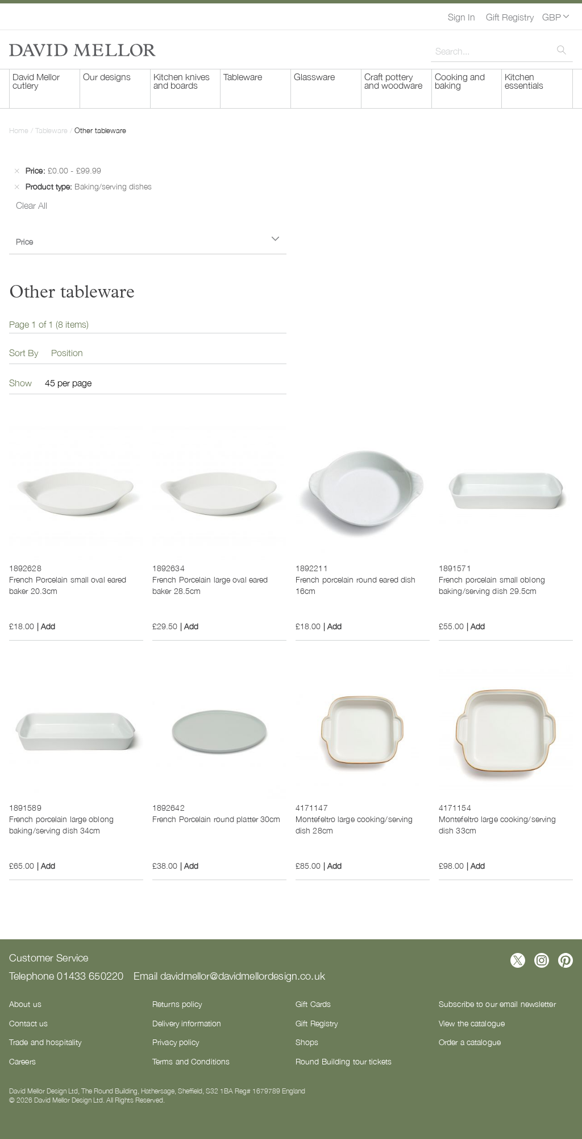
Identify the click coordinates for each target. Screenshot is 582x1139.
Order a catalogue (470, 1041)
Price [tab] (24, 241)
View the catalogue (472, 1023)
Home (20, 130)
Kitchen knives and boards (181, 80)
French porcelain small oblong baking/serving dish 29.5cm (492, 584)
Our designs (107, 76)
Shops (307, 1041)
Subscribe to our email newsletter (497, 1003)
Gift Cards (313, 1003)
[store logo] (82, 50)
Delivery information (186, 1023)
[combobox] (502, 50)
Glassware (314, 76)
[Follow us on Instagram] (541, 960)
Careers (22, 1061)
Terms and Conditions (191, 1061)
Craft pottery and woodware (393, 80)
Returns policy (177, 1003)
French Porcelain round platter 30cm (216, 818)
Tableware (242, 76)
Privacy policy (175, 1041)
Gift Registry (510, 16)
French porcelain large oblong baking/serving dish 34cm (61, 824)
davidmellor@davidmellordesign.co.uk (242, 975)
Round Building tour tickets (344, 1061)
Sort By (23, 352)
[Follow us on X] (517, 960)
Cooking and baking (460, 80)
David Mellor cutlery (36, 80)
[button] (555, 16)
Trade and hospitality (45, 1041)
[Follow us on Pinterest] (565, 960)
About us (25, 1003)
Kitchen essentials (524, 80)
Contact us (28, 1023)
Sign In (461, 16)
